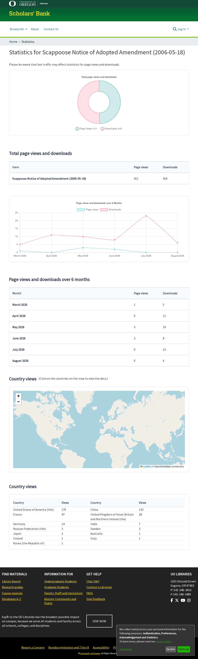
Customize (125, 649)
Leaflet (146, 466)
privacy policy (164, 641)
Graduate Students (56, 587)
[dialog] (155, 640)
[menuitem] (18, 29)
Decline (170, 649)
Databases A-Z (11, 599)
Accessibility (101, 647)
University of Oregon (90, 653)
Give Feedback (95, 599)
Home (13, 42)
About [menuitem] (35, 29)
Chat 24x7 (92, 581)
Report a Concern (32, 647)
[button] (18, 396)
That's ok (183, 649)
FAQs (89, 593)
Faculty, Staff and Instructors (63, 593)
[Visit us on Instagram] (189, 600)
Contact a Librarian (99, 587)
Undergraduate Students (60, 581)
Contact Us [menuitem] (51, 29)
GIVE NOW (99, 621)
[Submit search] (174, 29)
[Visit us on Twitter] (177, 600)
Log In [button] (182, 29)
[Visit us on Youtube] (183, 600)
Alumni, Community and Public (60, 601)
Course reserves (12, 593)
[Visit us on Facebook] (172, 600)
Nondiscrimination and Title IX (68, 647)
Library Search (11, 581)
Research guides (12, 587)
